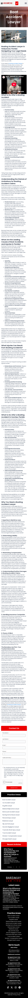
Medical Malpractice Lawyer (10, 809)
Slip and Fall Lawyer (8, 824)
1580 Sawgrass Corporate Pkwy (14, 970)
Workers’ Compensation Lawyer (12, 836)
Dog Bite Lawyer (7, 806)
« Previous (9, 867)
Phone (4, 751)
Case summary (6, 757)
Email (3, 745)
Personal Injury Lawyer (9, 818)
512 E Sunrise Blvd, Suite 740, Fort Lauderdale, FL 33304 (14, 982)
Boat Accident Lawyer (9, 800)
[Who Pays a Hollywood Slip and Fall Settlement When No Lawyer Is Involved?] (14, 857)
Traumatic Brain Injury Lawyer (11, 830)
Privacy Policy (16, 994)
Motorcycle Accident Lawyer (11, 812)
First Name (5, 733)
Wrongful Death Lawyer (9, 839)
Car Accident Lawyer (8, 803)
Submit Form (14, 788)
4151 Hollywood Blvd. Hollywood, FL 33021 (14, 951)
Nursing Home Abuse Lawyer (11, 815)
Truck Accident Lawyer (9, 833)
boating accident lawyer (15, 63)
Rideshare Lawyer (7, 821)
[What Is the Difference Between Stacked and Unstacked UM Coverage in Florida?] (14, 896)
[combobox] (4, 754)
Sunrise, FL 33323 (14, 972)
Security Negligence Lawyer (10, 827)
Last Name (5, 739)
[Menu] (25, 3)
